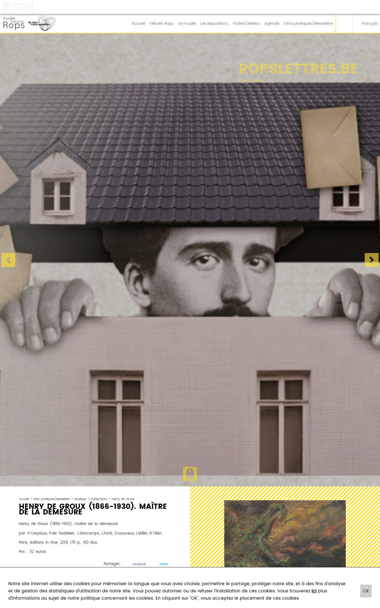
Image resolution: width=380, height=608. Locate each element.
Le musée (187, 23)
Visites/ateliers (246, 23)
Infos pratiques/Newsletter (308, 23)
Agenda (271, 23)
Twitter (163, 564)
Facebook (139, 564)
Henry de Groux (123, 499)
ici (314, 591)
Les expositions (214, 23)
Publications (99, 499)
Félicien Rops (162, 23)
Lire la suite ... (244, 80)
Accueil (138, 23)
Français (370, 23)
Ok (366, 591)
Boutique (80, 499)
